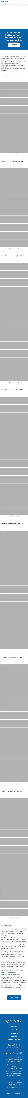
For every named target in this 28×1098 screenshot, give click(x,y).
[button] (26, 1)
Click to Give (14, 997)
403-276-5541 (14, 1044)
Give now (14, 45)
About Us (14, 1027)
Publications (14, 1033)
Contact (14, 1036)
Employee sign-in (13, 1040)
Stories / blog (14, 1030)
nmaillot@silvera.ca (6, 974)
